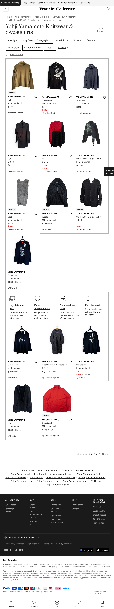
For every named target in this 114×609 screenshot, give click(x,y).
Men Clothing (42, 16)
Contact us (77, 508)
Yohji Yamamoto (23, 16)
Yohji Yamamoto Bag (47, 481)
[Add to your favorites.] (36, 97)
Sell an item (56, 515)
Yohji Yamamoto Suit (88, 474)
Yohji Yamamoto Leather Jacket (28, 474)
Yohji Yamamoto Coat (55, 470)
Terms (46, 544)
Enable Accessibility (10, 2)
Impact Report (99, 514)
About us (97, 506)
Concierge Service (9, 510)
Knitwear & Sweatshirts (64, 16)
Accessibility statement (14, 544)
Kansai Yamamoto (30, 470)
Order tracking (33, 506)
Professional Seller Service (57, 521)
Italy (51, 592)
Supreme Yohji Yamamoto (60, 477)
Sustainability (99, 510)
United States (29, 592)
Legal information (34, 544)
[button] (108, 9)
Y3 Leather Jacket (81, 470)
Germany (39, 592)
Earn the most (92, 305)
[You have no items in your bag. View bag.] (108, 9)
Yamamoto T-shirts (15, 477)
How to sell (56, 504)
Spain (46, 592)
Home (9, 16)
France (5, 592)
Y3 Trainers (36, 477)
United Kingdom (16, 592)
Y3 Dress (95, 481)
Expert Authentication (42, 306)
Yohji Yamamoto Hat (21, 481)
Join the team (99, 518)
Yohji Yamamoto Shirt (61, 474)
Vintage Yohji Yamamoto (91, 477)
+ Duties (51, 223)
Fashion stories (99, 523)
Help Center (77, 504)
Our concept (10, 504)
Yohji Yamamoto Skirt (57, 484)
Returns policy (33, 523)
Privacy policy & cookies (61, 544)
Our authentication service (36, 514)
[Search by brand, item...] (6, 9)
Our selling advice (55, 510)
